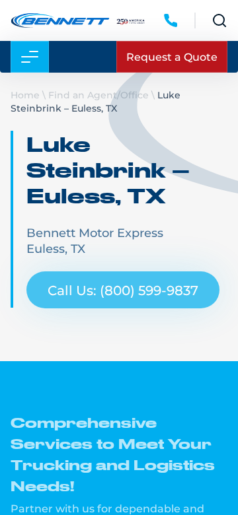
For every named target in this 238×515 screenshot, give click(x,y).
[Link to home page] (60, 20)
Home (25, 94)
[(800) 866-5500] (170, 20)
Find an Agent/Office (98, 94)
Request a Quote (172, 56)
